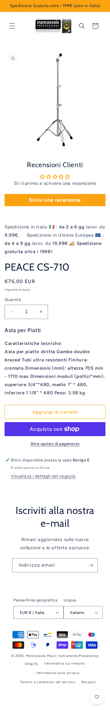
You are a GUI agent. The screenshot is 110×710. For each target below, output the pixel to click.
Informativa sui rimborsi (64, 663)
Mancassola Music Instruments (52, 656)
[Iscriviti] (90, 565)
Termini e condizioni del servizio (47, 682)
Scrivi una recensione (55, 200)
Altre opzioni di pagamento (55, 444)
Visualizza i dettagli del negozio (43, 476)
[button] (12, 26)
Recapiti (88, 682)
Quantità (13, 299)
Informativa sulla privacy (58, 673)
